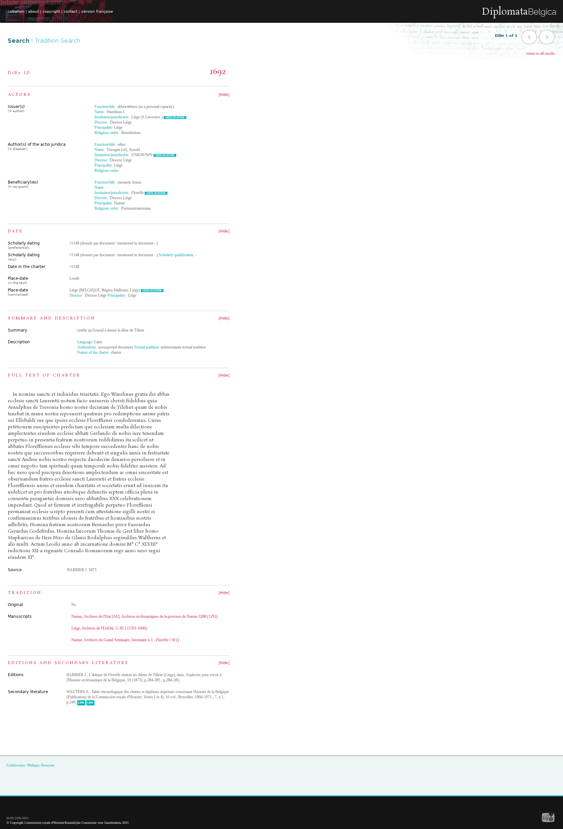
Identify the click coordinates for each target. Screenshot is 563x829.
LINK (81, 702)
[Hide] (224, 95)
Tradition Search (57, 40)
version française (97, 11)
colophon (16, 11)
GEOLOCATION (175, 117)
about (33, 11)
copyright (51, 11)
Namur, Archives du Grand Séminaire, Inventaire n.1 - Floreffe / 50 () (125, 640)
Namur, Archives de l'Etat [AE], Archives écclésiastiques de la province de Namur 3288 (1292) (144, 616)
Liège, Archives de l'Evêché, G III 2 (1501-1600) (109, 628)
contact (70, 11)
